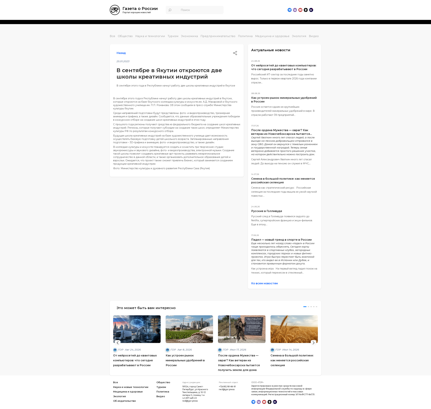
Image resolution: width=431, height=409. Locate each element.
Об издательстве (124, 401)
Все (112, 36)
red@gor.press (190, 401)
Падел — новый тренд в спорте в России (281, 239)
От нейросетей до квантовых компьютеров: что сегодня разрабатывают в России (135, 360)
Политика (245, 36)
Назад (121, 53)
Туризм (173, 36)
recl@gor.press (227, 389)
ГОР (121, 349)
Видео (314, 36)
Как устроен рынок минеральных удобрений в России (185, 360)
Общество (125, 36)
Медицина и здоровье (272, 36)
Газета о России (140, 8)
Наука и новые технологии (130, 387)
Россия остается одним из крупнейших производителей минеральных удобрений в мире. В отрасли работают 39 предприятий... (283, 110)
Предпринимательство (218, 36)
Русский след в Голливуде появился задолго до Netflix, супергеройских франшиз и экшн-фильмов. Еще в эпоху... (282, 220)
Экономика (189, 36)
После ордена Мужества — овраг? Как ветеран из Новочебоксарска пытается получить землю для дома (280, 134)
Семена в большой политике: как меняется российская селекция (292, 360)
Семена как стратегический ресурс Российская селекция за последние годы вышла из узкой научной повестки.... (284, 191)
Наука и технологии (150, 36)
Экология (299, 36)
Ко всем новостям (264, 283)
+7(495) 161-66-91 (227, 386)
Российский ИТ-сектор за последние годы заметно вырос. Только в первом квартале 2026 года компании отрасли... (284, 78)
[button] (313, 342)
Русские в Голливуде (266, 211)
